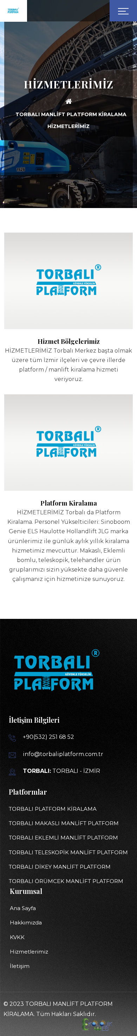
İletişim (20, 966)
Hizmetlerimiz (29, 951)
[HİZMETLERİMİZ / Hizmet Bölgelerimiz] (68, 301)
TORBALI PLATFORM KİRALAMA (53, 809)
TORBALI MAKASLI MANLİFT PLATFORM (64, 823)
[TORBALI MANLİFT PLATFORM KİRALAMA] (68, 103)
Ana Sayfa (23, 908)
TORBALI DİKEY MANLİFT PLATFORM (60, 866)
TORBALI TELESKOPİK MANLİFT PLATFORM (68, 852)
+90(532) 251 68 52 (48, 737)
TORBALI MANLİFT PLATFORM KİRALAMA (70, 114)
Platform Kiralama (68, 503)
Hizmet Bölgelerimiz (69, 341)
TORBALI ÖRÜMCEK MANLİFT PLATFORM (66, 881)
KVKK (17, 937)
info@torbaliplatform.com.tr (63, 754)
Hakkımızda (26, 922)
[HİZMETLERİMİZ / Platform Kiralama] (68, 480)
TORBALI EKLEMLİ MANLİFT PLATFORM (63, 837)
